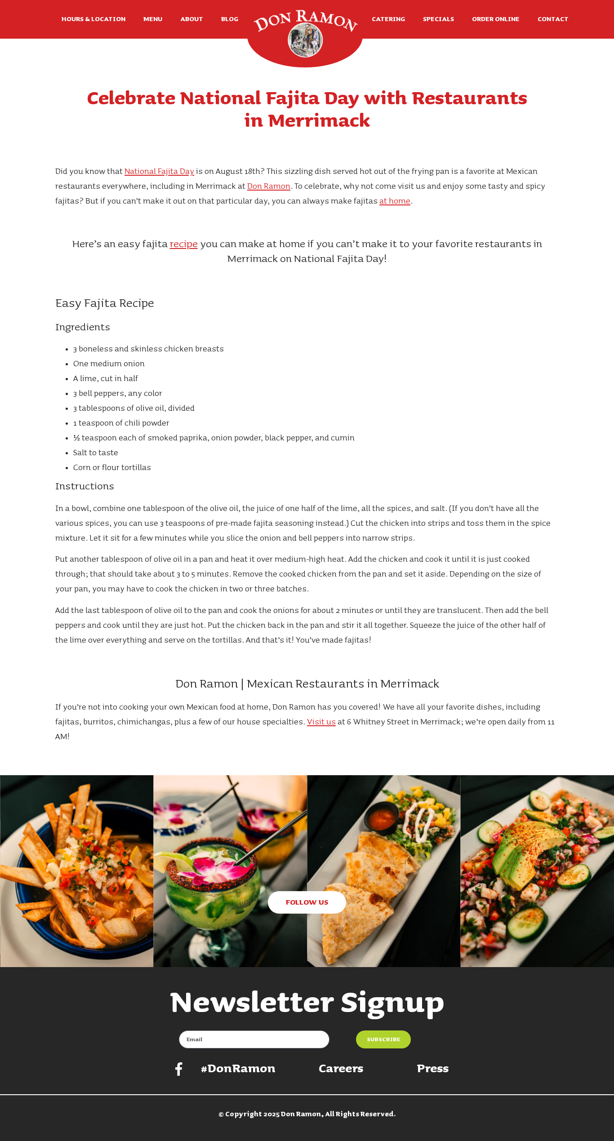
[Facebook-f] (179, 1069)
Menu (152, 19)
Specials (438, 19)
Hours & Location (93, 19)
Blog (229, 19)
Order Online (496, 19)
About (191, 19)
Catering (388, 19)
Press (433, 1068)
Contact (553, 19)
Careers (341, 1068)
